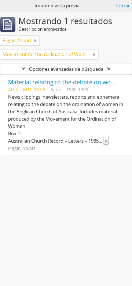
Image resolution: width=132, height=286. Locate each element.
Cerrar (123, 5)
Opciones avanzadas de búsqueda (66, 69)
